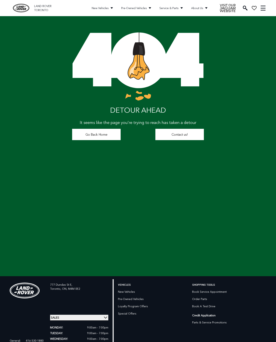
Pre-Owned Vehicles (134, 8)
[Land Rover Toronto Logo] (21, 8)
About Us (197, 8)
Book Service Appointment (209, 292)
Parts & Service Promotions (209, 322)
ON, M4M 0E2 (71, 288)
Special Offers (127, 313)
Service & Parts (169, 8)
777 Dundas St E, (61, 284)
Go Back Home (96, 134)
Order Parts (199, 299)
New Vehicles (100, 8)
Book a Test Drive (203, 306)
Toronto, (56, 288)
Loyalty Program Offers (133, 306)
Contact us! (180, 134)
